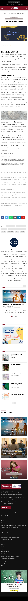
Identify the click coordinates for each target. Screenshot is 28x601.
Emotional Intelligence (21, 226)
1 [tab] (11, 316)
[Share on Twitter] (6, 217)
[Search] (26, 8)
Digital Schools (10, 46)
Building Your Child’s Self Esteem (14, 4)
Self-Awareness (10, 231)
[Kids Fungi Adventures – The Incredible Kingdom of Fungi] (6, 396)
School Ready (4, 554)
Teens (17, 231)
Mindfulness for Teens (13, 228)
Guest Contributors (11, 13)
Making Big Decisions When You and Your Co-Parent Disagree (14, 454)
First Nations (3, 518)
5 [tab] (16, 316)
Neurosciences (22, 228)
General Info (3, 520)
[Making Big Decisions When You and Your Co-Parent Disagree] (14, 448)
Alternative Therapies (10, 226)
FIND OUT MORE (5, 507)
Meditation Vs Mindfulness (17, 373)
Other (16, 429)
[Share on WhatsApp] (11, 217)
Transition (3, 563)
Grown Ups (4, 228)
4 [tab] (15, 316)
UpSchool (3, 501)
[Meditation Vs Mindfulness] (6, 377)
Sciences (3, 231)
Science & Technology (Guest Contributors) (10, 556)
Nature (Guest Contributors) (7, 539)
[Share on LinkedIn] (19, 217)
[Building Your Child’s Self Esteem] (14, 469)
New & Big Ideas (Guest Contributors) (8, 542)
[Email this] (15, 217)
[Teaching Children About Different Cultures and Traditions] (6, 357)
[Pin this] (23, 217)
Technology (3, 561)
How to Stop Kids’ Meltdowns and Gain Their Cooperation (14, 432)
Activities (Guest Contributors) (7, 515)
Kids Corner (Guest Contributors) (8, 530)
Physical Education (5, 549)
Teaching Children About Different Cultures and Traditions (16, 356)
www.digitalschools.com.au (19, 598)
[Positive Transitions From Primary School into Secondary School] (6, 386)
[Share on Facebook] (2, 217)
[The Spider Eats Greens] (6, 367)
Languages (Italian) (5, 532)
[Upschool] (14, 8)
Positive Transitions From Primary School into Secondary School (18, 385)
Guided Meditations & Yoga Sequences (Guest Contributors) (13, 525)
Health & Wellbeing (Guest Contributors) (14, 474)
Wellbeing (22, 231)
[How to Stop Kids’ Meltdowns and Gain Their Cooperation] (14, 296)
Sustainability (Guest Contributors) (8, 558)
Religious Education (5, 551)
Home (5, 13)
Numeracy (3, 544)
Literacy (2, 534)
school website (10, 258)
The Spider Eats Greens (16, 364)
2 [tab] (12, 316)
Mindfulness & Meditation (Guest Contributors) (14, 18)
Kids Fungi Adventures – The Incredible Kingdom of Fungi (17, 393)
